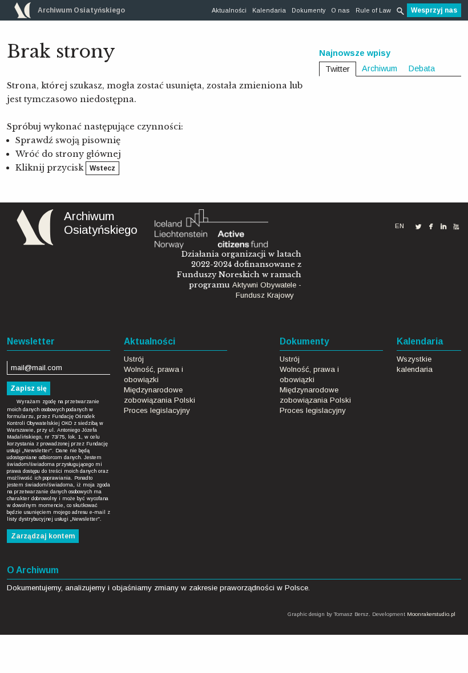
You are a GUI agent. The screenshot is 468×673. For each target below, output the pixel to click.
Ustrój (134, 359)
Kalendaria (269, 10)
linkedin (443, 226)
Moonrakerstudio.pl (431, 614)
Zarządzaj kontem (43, 536)
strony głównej (88, 154)
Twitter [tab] (337, 69)
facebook (431, 226)
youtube (456, 226)
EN (399, 225)
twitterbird (418, 226)
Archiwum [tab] (379, 68)
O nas (340, 10)
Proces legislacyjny (157, 410)
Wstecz (102, 168)
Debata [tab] (422, 68)
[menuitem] (229, 11)
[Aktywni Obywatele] (211, 228)
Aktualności (229, 10)
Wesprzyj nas (434, 10)
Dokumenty (308, 10)
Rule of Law (373, 10)
